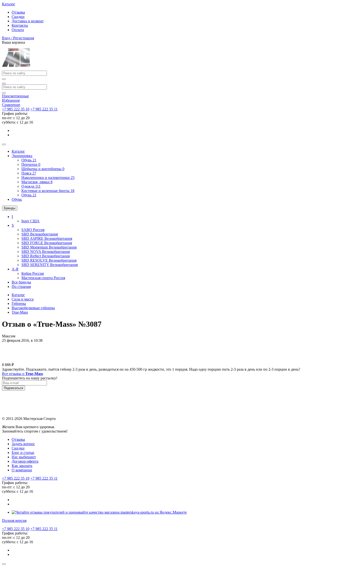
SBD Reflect (45, 256)
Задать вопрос (23, 444)
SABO (32, 230)
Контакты (20, 25)
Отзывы (18, 12)
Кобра (32, 273)
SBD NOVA (45, 252)
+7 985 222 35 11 (44, 109)
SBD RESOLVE (48, 260)
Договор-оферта (25, 461)
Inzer (30, 221)
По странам (21, 286)
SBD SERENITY (49, 265)
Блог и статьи (23, 452)
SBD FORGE (46, 243)
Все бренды (21, 282)
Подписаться (13, 388)
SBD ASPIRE (46, 238)
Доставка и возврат (28, 21)
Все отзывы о (22, 374)
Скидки (18, 17)
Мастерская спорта (43, 278)
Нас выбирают (24, 457)
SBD (39, 234)
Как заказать (22, 466)
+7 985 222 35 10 (15, 109)
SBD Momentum (48, 247)
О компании (22, 470)
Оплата (18, 30)
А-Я (15, 269)
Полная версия (14, 520)
